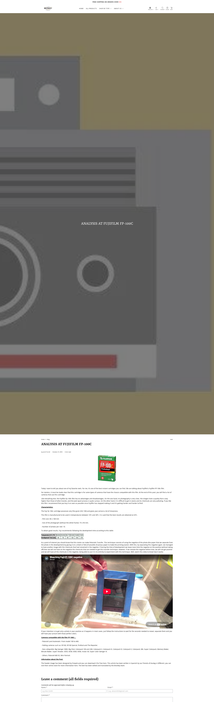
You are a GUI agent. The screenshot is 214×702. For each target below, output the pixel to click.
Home (81, 8)
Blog (48, 439)
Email (110, 687)
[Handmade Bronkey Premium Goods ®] (48, 9)
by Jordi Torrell (45, 452)
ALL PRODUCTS (91, 8)
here (104, 663)
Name (44, 687)
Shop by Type (104, 8)
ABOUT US (118, 8)
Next (171, 439)
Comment (45, 695)
